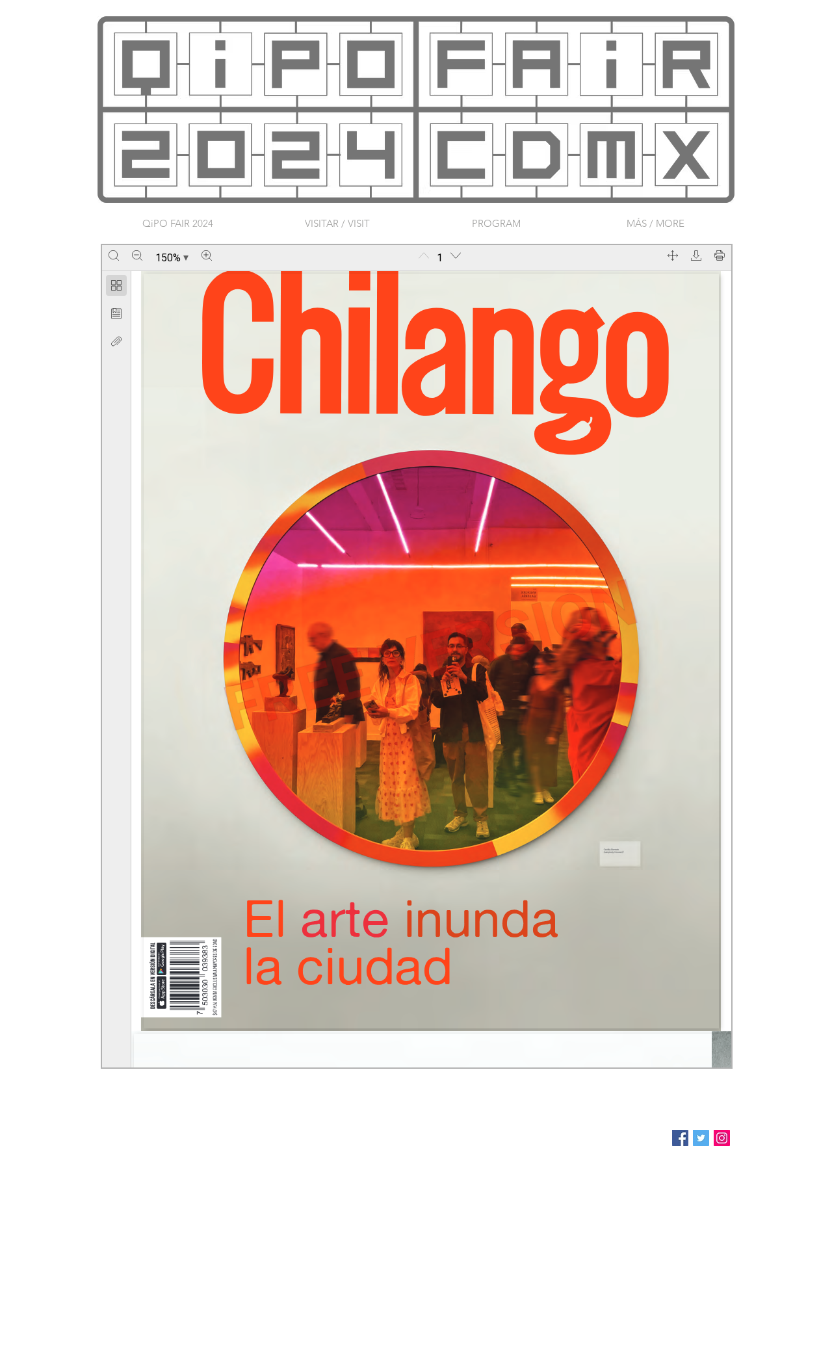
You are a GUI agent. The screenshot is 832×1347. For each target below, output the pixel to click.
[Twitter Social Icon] (701, 1138)
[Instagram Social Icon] (722, 1138)
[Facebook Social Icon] (680, 1138)
